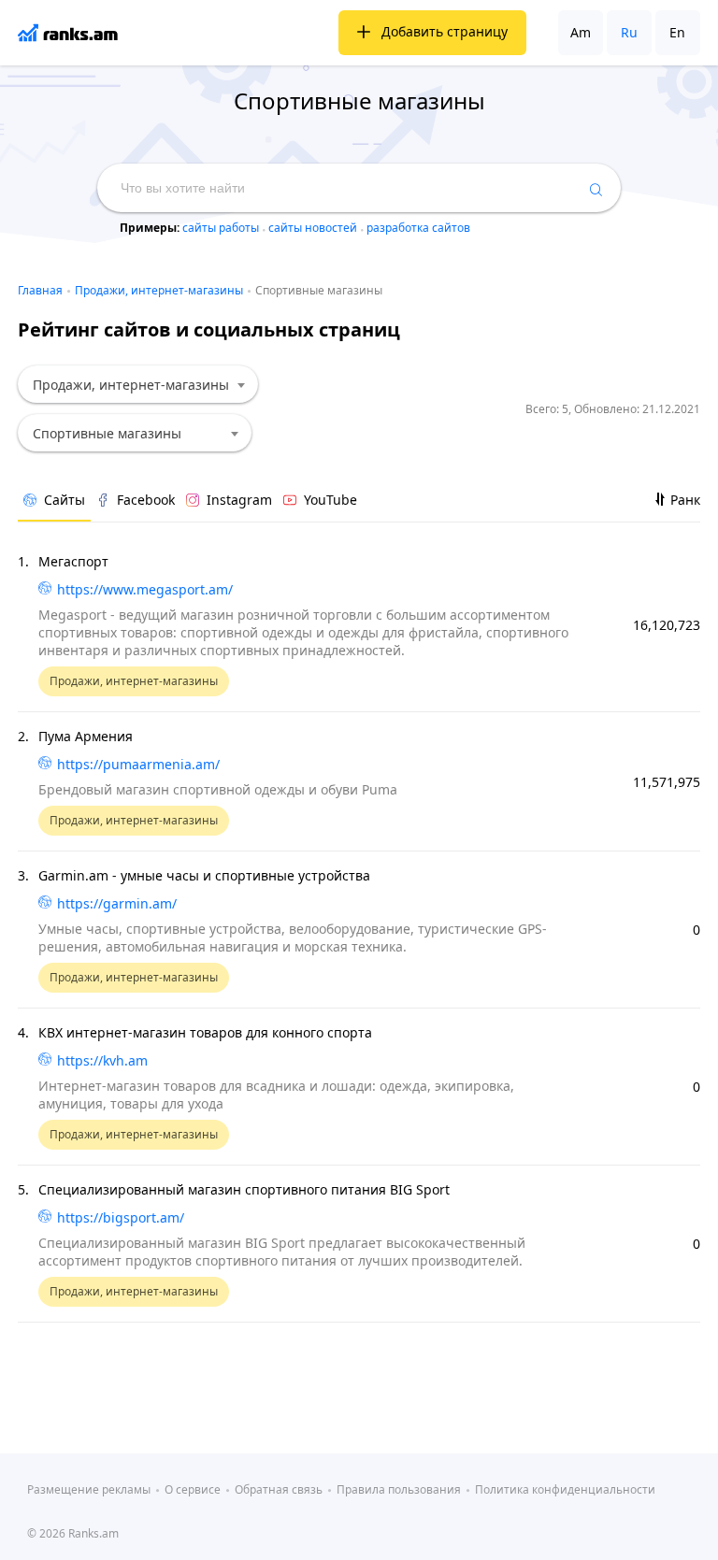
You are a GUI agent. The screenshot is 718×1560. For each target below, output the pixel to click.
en (677, 32)
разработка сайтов (418, 228)
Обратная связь (279, 1489)
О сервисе (193, 1489)
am (580, 32)
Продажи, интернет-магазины (159, 290)
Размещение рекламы (89, 1489)
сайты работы (222, 228)
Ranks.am (93, 1533)
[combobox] (138, 384)
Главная (40, 290)
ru (629, 32)
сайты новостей (314, 228)
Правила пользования (399, 1489)
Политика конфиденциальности (565, 1489)
